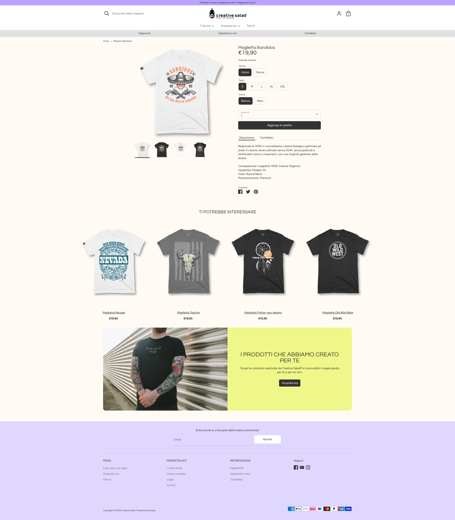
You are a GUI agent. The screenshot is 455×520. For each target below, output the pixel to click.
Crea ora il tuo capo (115, 468)
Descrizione (246, 137)
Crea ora (205, 26)
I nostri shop (174, 468)
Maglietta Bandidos (122, 41)
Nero (260, 101)
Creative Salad (128, 510)
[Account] (339, 13)
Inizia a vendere (176, 474)
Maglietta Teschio (188, 312)
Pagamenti (144, 33)
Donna (260, 72)
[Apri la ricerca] (106, 13)
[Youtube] (302, 467)
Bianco (245, 101)
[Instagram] (308, 467)
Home (106, 41)
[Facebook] (296, 467)
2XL (282, 86)
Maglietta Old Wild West (337, 312)
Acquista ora (229, 26)
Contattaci (310, 33)
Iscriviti (267, 439)
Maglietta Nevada (114, 312)
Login (170, 479)
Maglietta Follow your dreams (263, 312)
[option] (144, 33)
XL (271, 86)
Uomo (245, 72)
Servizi (251, 26)
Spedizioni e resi (227, 33)
